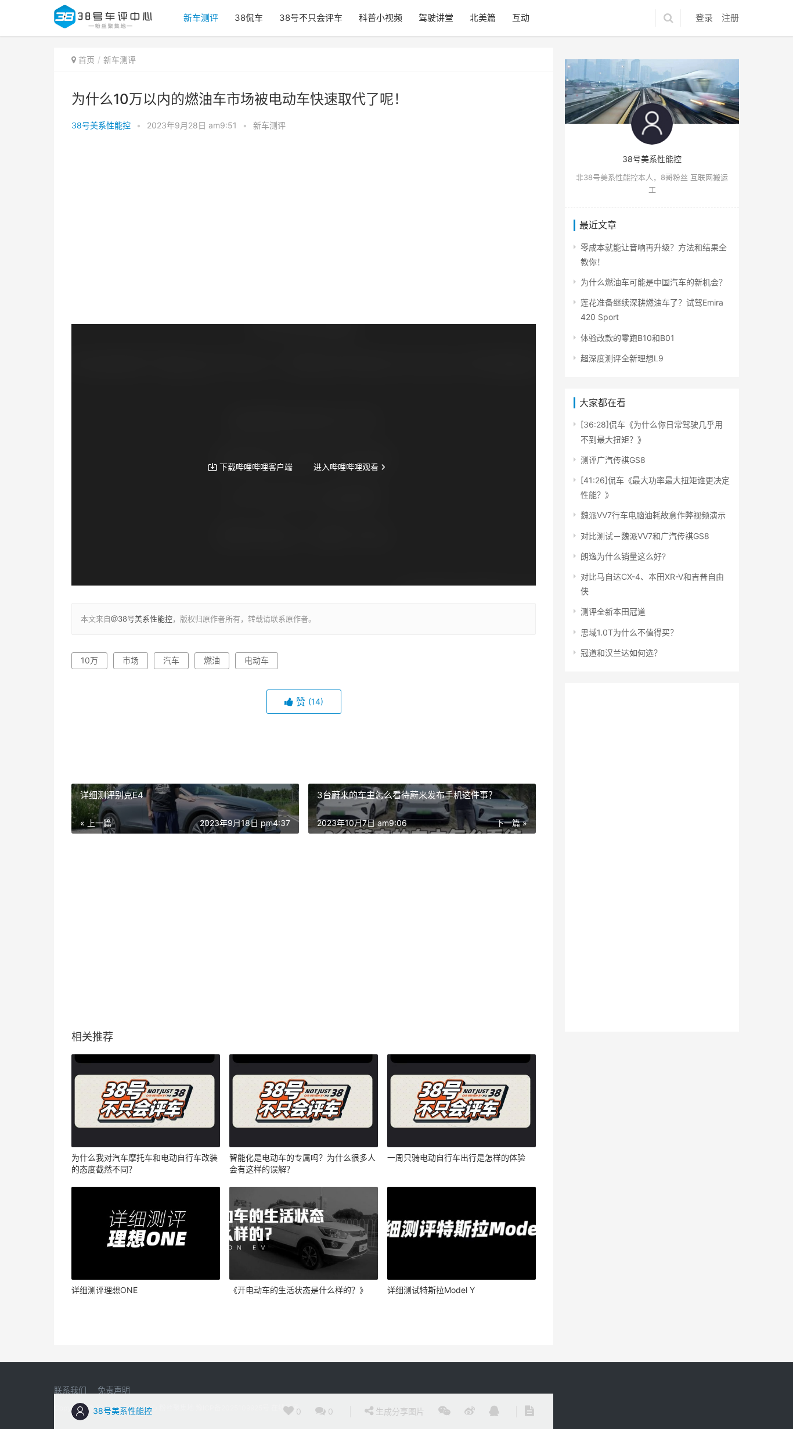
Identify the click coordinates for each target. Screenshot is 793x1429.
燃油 (212, 660)
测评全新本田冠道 (613, 611)
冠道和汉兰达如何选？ (621, 653)
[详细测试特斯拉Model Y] (461, 1233)
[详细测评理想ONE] (145, 1233)
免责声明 (114, 1390)
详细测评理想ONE (104, 1290)
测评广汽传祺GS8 (613, 460)
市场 (130, 660)
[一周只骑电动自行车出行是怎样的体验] (461, 1100)
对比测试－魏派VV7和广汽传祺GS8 (645, 536)
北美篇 (483, 17)
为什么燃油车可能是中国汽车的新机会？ (654, 282)
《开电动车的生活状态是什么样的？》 (298, 1290)
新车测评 (200, 17)
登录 (704, 17)
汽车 (171, 660)
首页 (86, 59)
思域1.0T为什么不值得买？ (629, 632)
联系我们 (70, 1390)
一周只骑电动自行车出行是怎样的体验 (456, 1157)
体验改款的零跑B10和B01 (628, 338)
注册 (730, 17)
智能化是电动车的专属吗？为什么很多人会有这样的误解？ (302, 1163)
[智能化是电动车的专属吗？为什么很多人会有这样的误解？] (303, 1100)
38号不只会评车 (311, 17)
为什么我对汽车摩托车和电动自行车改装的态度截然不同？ (144, 1163)
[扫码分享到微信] (444, 1411)
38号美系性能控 (101, 125)
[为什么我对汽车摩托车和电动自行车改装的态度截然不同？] (145, 1100)
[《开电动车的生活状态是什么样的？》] (303, 1233)
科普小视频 (380, 17)
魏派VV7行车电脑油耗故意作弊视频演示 (653, 515)
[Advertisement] (303, 231)
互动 (520, 17)
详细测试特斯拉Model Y (431, 1290)
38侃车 (249, 17)
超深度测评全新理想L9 (622, 358)
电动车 (256, 660)
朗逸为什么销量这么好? (623, 556)
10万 (89, 660)
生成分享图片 (398, 1411)
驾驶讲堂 (436, 17)
